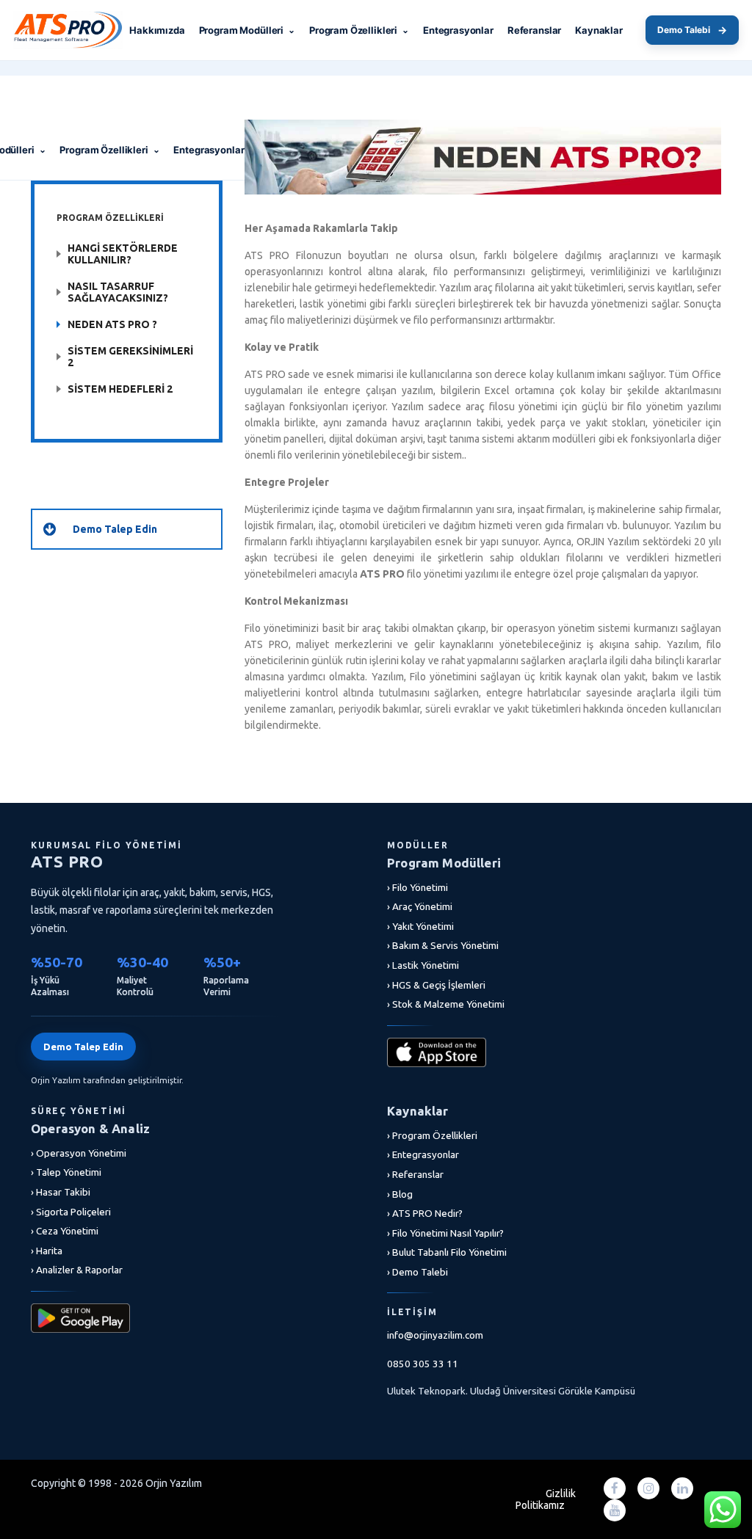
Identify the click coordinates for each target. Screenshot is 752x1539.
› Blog (400, 1194)
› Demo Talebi (417, 1272)
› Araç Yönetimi (419, 906)
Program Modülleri (247, 30)
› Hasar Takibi (60, 1192)
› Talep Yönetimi (66, 1172)
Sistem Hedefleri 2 (120, 389)
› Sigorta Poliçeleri (71, 1212)
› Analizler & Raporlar (77, 1270)
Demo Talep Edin (83, 1046)
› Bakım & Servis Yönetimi (443, 945)
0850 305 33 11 (422, 1363)
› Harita (46, 1250)
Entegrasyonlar (458, 30)
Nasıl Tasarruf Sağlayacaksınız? (118, 292)
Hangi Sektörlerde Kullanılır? (123, 254)
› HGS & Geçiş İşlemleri (436, 985)
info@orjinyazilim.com (435, 1335)
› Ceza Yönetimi (64, 1231)
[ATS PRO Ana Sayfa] (79, 30)
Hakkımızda (157, 30)
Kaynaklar (599, 30)
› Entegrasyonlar (423, 1154)
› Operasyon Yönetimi (78, 1153)
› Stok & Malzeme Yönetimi (446, 1004)
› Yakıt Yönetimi (420, 926)
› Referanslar (415, 1174)
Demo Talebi (692, 29)
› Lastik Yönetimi (423, 965)
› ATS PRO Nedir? (425, 1213)
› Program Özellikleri (432, 1135)
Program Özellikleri (359, 30)
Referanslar (534, 30)
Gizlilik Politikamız (546, 1499)
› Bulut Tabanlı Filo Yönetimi (447, 1252)
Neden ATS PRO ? (112, 324)
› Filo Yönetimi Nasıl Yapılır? (445, 1233)
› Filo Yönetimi (417, 887)
